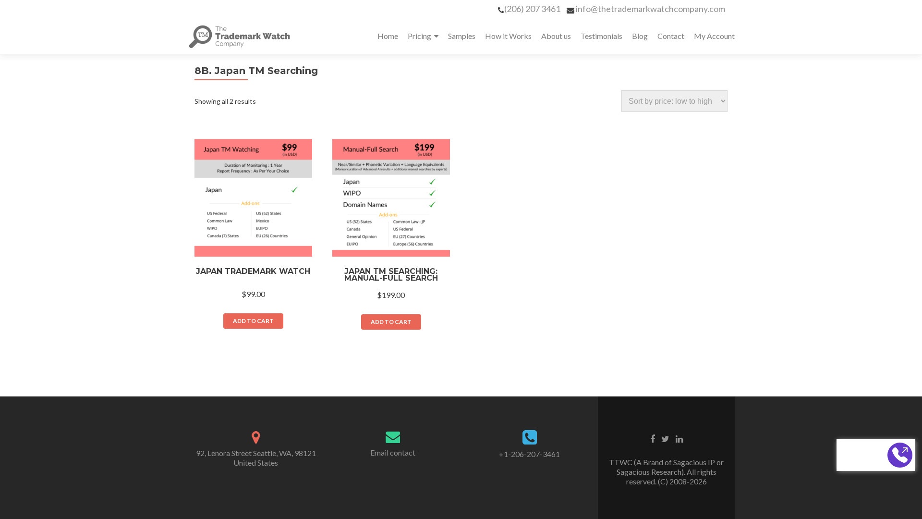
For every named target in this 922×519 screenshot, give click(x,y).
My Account (714, 35)
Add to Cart (253, 320)
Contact (670, 35)
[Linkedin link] (679, 438)
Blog (640, 35)
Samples (461, 35)
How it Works (508, 35)
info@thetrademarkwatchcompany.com (650, 8)
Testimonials (601, 35)
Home (387, 35)
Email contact (392, 452)
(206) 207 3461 (532, 8)
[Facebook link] (652, 438)
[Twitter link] (665, 438)
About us (556, 35)
